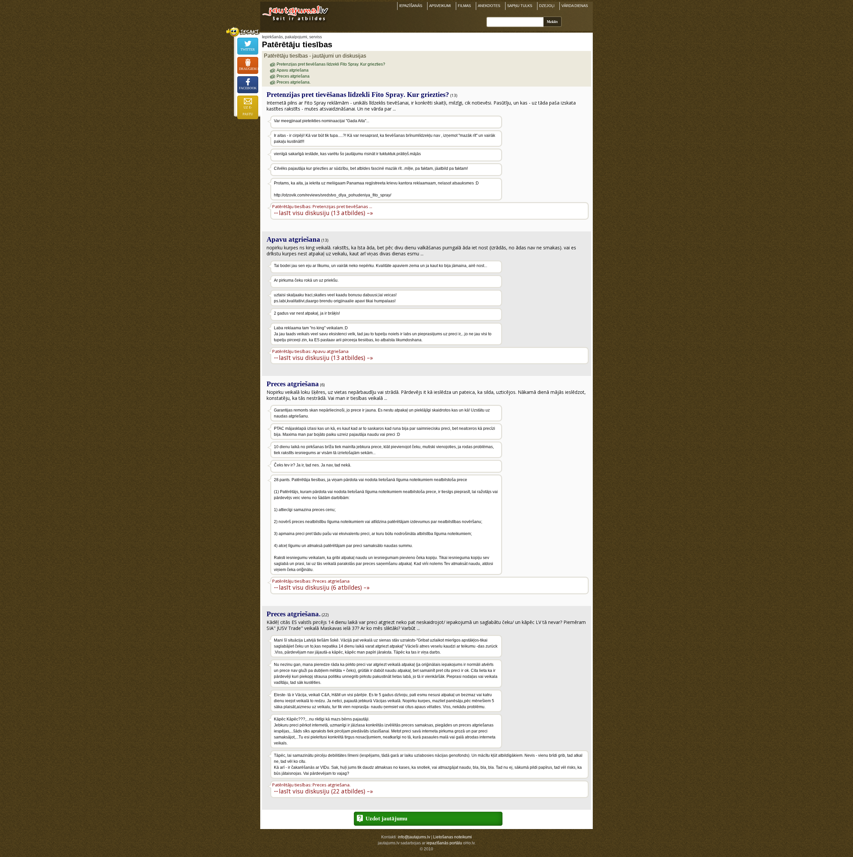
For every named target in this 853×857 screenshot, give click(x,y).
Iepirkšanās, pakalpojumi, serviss (292, 37)
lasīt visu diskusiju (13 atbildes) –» (326, 212)
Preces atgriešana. (294, 82)
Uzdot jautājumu (386, 818)
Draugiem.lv (248, 69)
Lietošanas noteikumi (452, 837)
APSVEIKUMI (440, 6)
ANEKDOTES (489, 6)
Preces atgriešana (293, 76)
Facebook (248, 88)
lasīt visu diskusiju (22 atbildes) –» (326, 791)
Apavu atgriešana (293, 70)
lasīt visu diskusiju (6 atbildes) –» (324, 587)
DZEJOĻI (546, 6)
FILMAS (464, 6)
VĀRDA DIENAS (574, 6)
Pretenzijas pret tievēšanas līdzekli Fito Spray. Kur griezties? (331, 64)
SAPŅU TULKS (519, 6)
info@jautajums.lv (414, 837)
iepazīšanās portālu (444, 843)
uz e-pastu (248, 111)
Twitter (248, 49)
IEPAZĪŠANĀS (410, 6)
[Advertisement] (546, 158)
